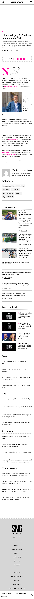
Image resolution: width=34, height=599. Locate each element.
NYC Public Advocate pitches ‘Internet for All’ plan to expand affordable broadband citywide (25, 237)
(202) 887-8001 (17, 584)
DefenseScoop (17, 549)
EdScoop (17, 561)
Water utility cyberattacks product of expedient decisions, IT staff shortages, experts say (25, 347)
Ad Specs (17, 580)
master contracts (6, 152)
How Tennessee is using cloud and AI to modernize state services (24, 335)
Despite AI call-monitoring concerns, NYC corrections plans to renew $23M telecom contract (25, 252)
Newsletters (17, 572)
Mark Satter (7, 50)
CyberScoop (17, 553)
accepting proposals (10, 154)
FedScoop (17, 545)
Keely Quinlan (25, 230)
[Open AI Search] (5, 2)
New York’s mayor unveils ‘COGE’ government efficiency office (25, 213)
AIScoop (17, 565)
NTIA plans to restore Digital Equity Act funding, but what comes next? (24, 325)
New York (15, 189)
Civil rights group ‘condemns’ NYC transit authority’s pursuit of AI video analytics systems (16, 284)
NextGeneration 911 (13, 139)
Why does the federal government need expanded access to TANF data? (25, 315)
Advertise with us (17, 576)
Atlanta (6, 189)
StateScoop (17, 557)
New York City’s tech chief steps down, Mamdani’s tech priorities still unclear (14, 294)
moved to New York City (11, 86)
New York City (8, 193)
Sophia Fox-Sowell (25, 244)
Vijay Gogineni (8, 197)
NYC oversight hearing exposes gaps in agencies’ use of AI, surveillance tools (17, 273)
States (22, 186)
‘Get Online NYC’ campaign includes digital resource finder (15, 263)
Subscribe (5, 596)
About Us (17, 537)
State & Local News (9, 186)
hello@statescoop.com (17, 588)
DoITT (18, 193)
